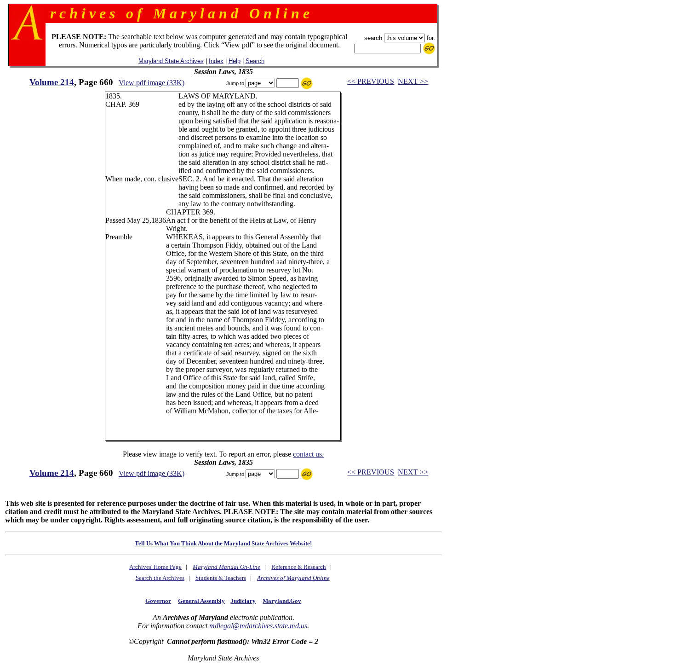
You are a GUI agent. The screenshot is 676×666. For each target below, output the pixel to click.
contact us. (308, 454)
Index (216, 61)
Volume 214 (51, 82)
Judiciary (243, 600)
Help (235, 61)
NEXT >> (413, 81)
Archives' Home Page (155, 566)
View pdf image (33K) (151, 83)
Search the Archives (160, 577)
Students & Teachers (220, 577)
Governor (158, 600)
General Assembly (201, 600)
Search (255, 61)
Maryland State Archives (171, 61)
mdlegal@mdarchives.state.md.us (258, 626)
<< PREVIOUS (370, 81)
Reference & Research (298, 566)
